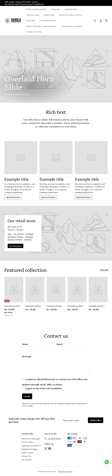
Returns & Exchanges (31, 438)
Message (26, 356)
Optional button (13, 197)
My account (27, 459)
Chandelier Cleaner (71, 26)
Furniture (49, 15)
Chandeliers (71, 9)
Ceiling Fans (32, 15)
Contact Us (26, 456)
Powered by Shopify (65, 471)
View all (104, 270)
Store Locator (34, 32)
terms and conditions (51, 388)
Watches (30, 21)
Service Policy (28, 442)
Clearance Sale (48, 21)
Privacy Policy (70, 403)
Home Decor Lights (36, 9)
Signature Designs (30, 449)
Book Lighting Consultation (41, 26)
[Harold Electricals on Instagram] (46, 448)
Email (59, 344)
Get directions (15, 246)
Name (25, 344)
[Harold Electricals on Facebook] (49, 448)
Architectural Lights (70, 15)
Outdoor (55, 9)
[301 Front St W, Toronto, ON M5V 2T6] (56, 233)
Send (27, 396)
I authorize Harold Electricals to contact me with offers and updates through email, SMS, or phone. (54, 382)
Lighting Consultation (31, 445)
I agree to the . (43, 388)
